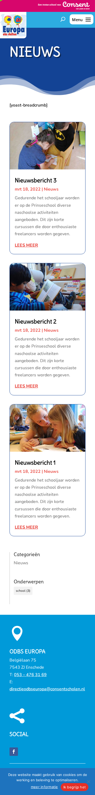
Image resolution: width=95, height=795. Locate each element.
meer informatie (44, 787)
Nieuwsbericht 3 (36, 180)
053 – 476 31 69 (30, 675)
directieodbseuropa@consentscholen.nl (47, 689)
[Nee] (88, 781)
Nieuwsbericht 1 (35, 462)
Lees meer (26, 245)
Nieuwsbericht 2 (35, 321)
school (23, 591)
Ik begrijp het (74, 787)
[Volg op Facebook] (14, 751)
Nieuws (51, 189)
